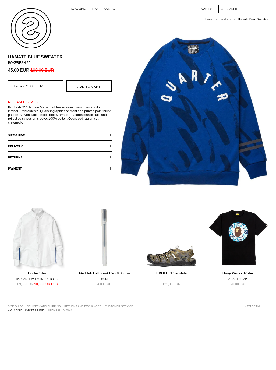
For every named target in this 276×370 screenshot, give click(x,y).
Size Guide (15, 306)
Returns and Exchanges (82, 306)
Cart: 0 (206, 8)
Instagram (252, 306)
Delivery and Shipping (44, 306)
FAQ (95, 8)
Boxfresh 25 (19, 63)
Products (225, 19)
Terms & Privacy (60, 309)
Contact (110, 8)
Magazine (78, 8)
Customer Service (119, 306)
